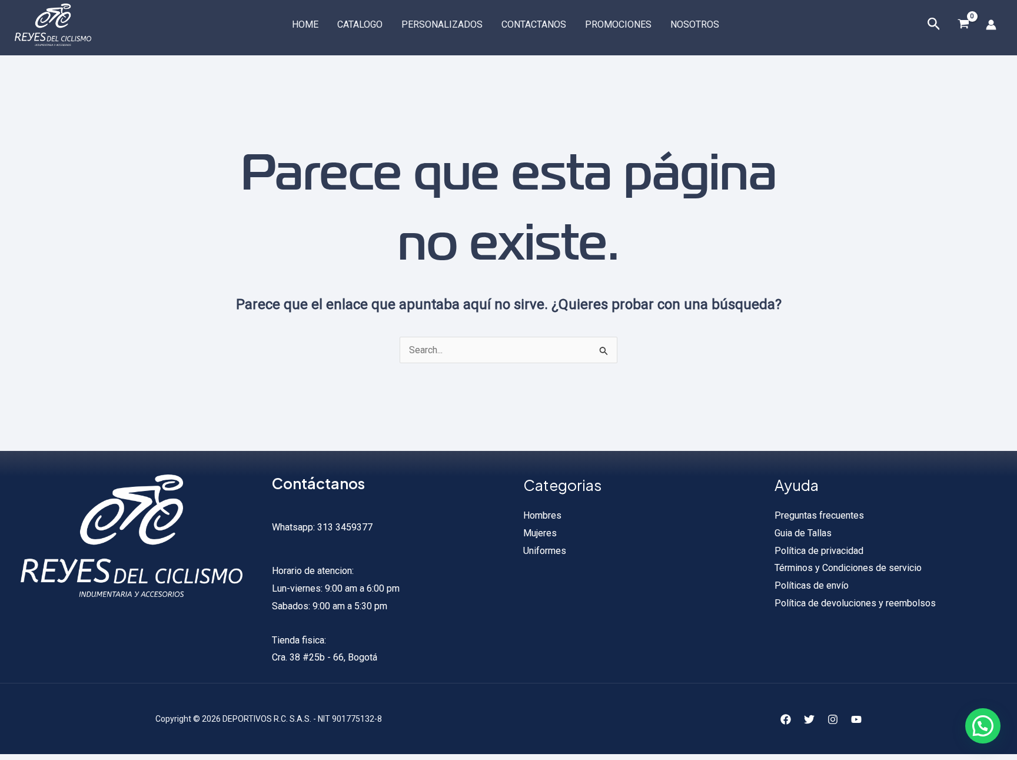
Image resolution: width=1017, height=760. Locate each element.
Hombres (542, 515)
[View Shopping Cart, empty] (963, 24)
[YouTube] (856, 719)
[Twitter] (809, 719)
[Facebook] (785, 719)
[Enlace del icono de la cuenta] (991, 24)
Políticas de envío (812, 585)
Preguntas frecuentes (819, 515)
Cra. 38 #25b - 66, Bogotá (324, 657)
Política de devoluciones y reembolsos (855, 603)
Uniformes (544, 550)
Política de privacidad (819, 550)
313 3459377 (344, 527)
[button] (983, 726)
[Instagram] (832, 719)
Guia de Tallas (803, 533)
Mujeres (540, 533)
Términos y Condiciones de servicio (848, 567)
